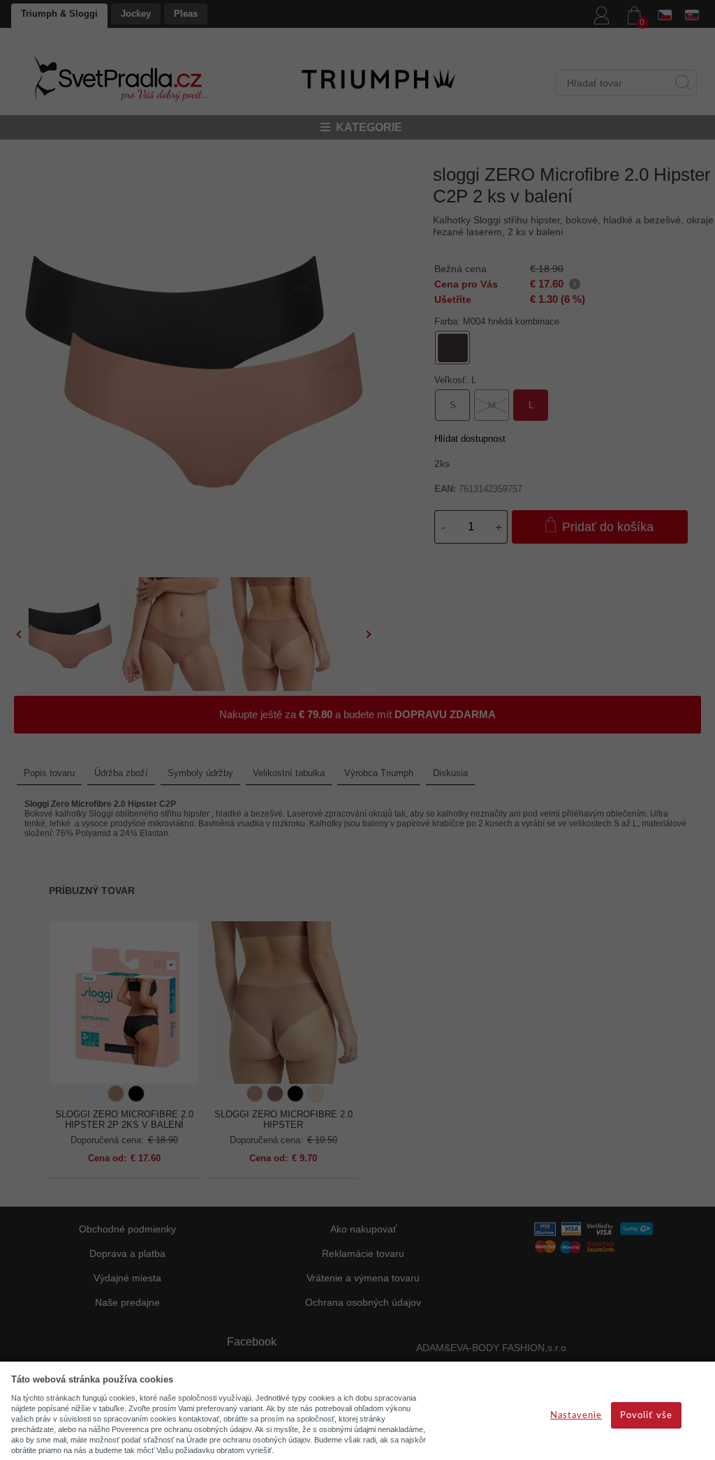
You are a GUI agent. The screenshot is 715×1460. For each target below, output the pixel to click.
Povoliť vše (646, 1415)
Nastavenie (576, 1415)
